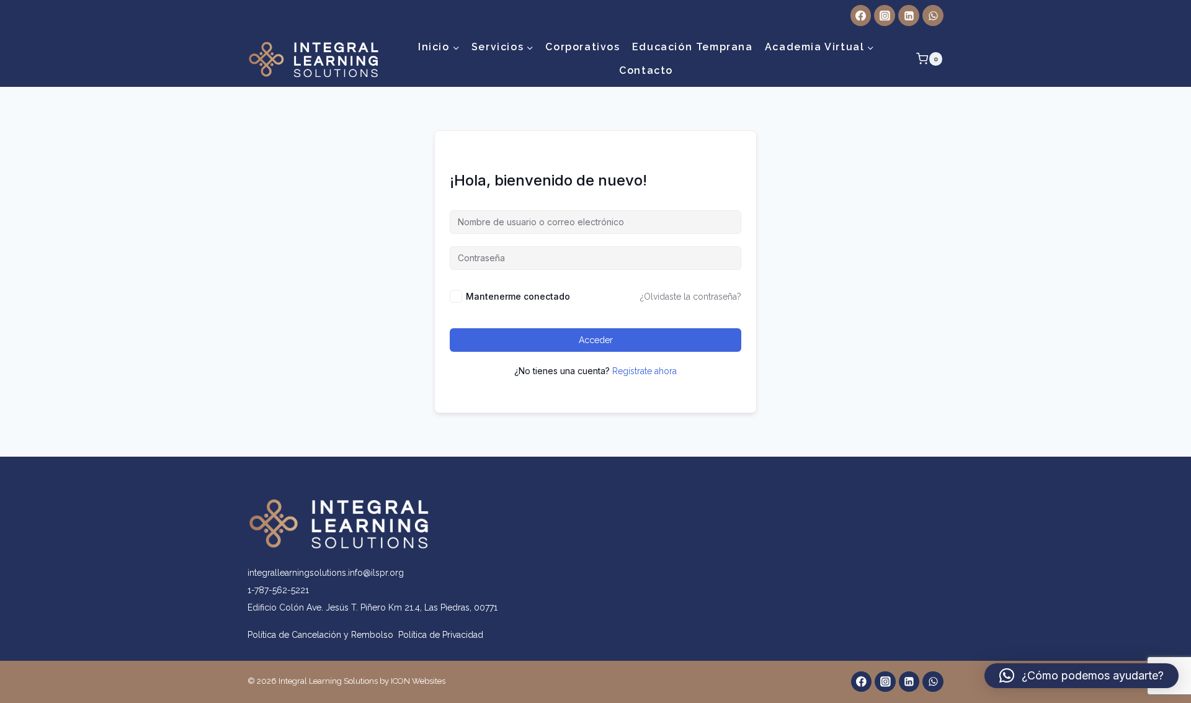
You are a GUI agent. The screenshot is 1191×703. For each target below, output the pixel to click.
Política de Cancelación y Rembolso (323, 635)
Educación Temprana (692, 47)
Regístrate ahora (644, 371)
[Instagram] (884, 15)
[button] (1081, 675)
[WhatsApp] (932, 15)
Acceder (596, 340)
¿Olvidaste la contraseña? (690, 297)
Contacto (646, 70)
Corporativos (582, 47)
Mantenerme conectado (518, 296)
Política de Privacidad (440, 635)
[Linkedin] (908, 15)
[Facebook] (861, 15)
